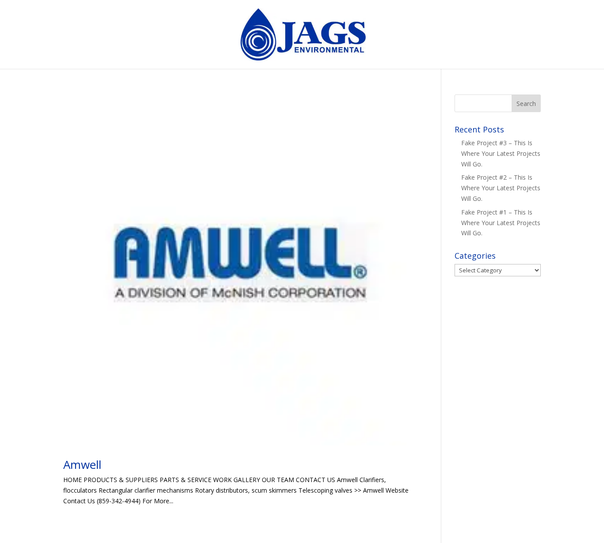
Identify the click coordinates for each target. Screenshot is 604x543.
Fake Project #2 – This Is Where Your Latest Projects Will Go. (500, 188)
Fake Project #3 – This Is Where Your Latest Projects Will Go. (500, 153)
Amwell (82, 464)
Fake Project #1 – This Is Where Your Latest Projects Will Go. (500, 223)
